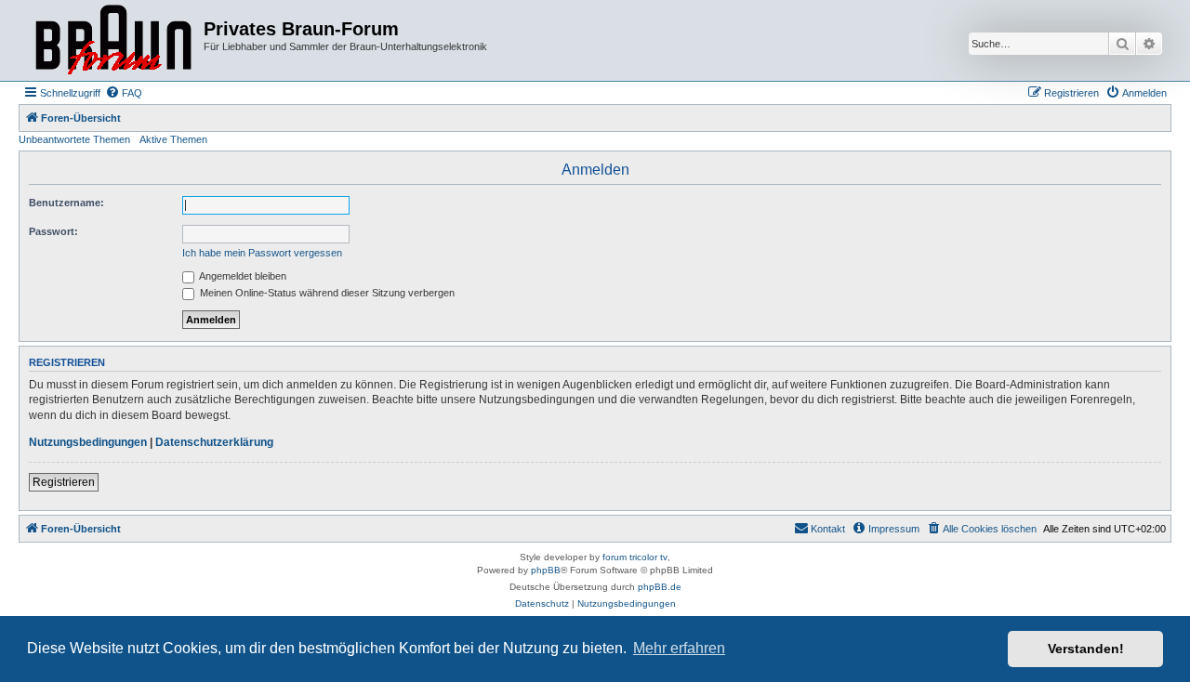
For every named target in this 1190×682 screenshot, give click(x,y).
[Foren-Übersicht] (113, 40)
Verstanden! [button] (1086, 648)
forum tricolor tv (635, 557)
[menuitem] (123, 93)
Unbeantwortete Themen (74, 139)
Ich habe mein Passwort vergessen (262, 252)
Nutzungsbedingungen (88, 442)
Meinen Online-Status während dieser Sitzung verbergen (326, 292)
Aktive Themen (173, 139)
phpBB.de (659, 587)
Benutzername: (66, 202)
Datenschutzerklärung (214, 442)
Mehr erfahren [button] (679, 648)
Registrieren (64, 482)
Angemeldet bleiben (241, 276)
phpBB (546, 570)
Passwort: (53, 231)
